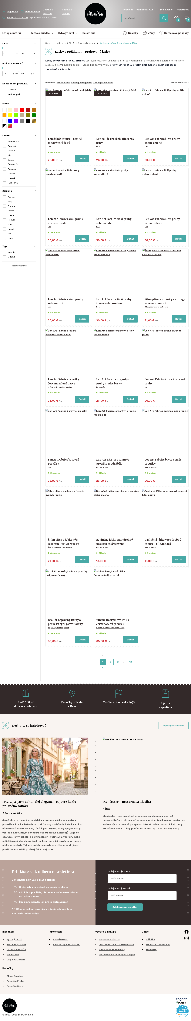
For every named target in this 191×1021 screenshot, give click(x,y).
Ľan (9, 233)
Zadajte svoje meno (119, 871)
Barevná (12, 146)
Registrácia (182, 9)
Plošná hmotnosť (12, 63)
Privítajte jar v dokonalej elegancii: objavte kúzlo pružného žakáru (39, 804)
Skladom (12, 89)
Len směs (100, 387)
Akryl (10, 201)
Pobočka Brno (15, 986)
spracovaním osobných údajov (25, 913)
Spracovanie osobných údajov (117, 954)
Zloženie (7, 190)
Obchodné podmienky (112, 949)
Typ (4, 246)
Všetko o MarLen (48, 11)
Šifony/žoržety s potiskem (156, 307)
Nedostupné (14, 94)
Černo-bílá (13, 164)
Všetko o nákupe (67, 11)
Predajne (128, 9)
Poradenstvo (60, 939)
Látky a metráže (16, 949)
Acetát (11, 197)
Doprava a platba (109, 939)
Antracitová (13, 141)
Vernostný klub (145, 9)
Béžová (11, 150)
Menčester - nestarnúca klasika (127, 801)
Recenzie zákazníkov (158, 944)
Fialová (11, 178)
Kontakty (151, 949)
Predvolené (63, 82)
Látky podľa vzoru (85, 43)
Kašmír (11, 229)
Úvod (47, 43)
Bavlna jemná (102, 467)
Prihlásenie (166, 9)
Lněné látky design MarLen (60, 387)
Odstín (6, 135)
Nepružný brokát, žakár (58, 628)
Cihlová (11, 173)
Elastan (11, 215)
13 (130, 661)
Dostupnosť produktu (15, 83)
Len (49, 146)
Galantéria (13, 954)
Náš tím (150, 939)
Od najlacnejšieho (81, 82)
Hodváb (12, 220)
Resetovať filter (19, 265)
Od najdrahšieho (103, 82)
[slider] (3, 48)
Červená (12, 169)
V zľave (11, 257)
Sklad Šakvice (15, 976)
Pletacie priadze (16, 944)
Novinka (12, 252)
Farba (5, 103)
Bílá (9, 155)
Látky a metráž (63, 43)
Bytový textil (14, 939)
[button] (4, 110)
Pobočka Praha (15, 981)
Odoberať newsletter (125, 907)
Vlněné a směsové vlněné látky (110, 628)
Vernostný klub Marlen (66, 944)
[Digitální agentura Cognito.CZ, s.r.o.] (181, 999)
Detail (82, 158)
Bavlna (11, 210)
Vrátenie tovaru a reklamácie (116, 944)
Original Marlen (16, 959)
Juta (10, 224)
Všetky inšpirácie (173, 725)
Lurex (10, 238)
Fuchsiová (13, 183)
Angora (11, 206)
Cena (5, 43)
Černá (11, 160)
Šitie (107, 808)
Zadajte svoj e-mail (118, 888)
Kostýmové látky (13, 813)
